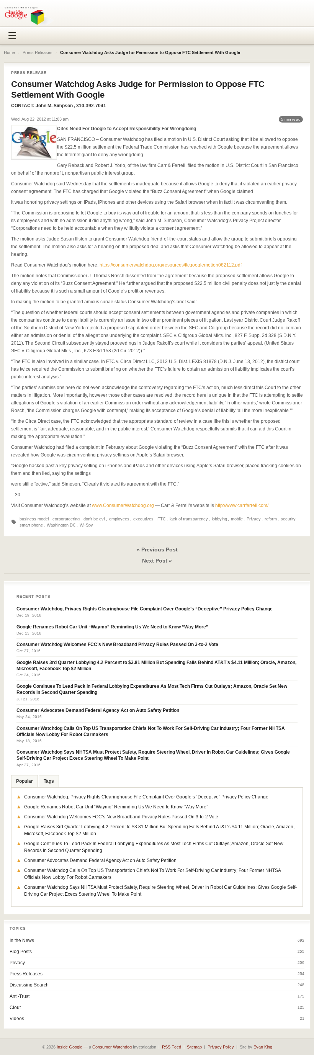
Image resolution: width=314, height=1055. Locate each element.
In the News (22, 940)
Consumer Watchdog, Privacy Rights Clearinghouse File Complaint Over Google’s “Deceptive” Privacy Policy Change (144, 609)
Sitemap (194, 1047)
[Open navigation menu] (12, 35)
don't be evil (94, 519)
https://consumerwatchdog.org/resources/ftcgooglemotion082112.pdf (171, 265)
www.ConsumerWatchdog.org (123, 505)
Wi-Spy (86, 525)
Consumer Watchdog (112, 1047)
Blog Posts (21, 951)
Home (9, 52)
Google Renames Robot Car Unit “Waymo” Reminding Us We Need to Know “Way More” (112, 627)
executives (143, 519)
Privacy (254, 519)
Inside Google (69, 1047)
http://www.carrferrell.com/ (241, 505)
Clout (15, 1007)
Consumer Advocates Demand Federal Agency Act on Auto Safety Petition (97, 710)
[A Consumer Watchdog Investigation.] (29, 16)
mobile (237, 519)
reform (271, 519)
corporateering (66, 519)
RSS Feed (171, 1047)
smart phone (31, 525)
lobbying (219, 519)
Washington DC (61, 525)
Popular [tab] (24, 781)
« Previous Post (157, 549)
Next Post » (157, 561)
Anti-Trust (19, 996)
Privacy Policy (221, 1047)
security (288, 519)
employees (119, 519)
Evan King (262, 1047)
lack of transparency (189, 519)
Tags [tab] (49, 781)
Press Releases (37, 52)
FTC (161, 519)
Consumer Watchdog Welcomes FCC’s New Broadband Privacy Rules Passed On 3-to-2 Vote (117, 644)
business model (34, 519)
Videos (17, 1018)
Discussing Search (29, 985)
